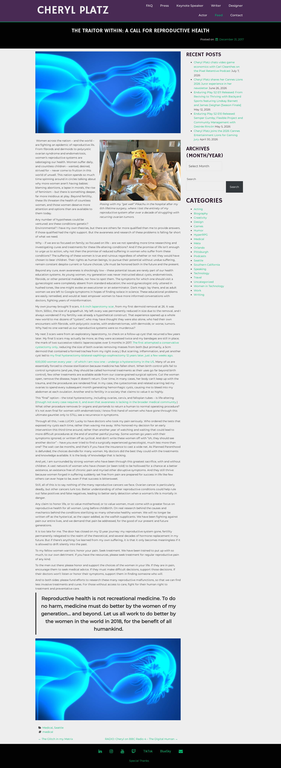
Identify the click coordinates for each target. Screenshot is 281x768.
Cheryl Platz (73, 10)
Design (198, 222)
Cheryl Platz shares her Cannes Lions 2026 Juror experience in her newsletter (218, 84)
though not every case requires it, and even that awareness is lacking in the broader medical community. (106, 402)
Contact (236, 15)
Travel (198, 277)
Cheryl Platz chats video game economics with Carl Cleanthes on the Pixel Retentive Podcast (217, 67)
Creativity (200, 217)
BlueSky (165, 751)
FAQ (149, 5)
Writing (199, 294)
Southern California (207, 264)
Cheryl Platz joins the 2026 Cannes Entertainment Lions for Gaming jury (217, 135)
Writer (216, 5)
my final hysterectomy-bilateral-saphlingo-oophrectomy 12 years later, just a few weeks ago (111, 355)
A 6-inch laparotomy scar (97, 306)
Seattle (58, 727)
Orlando (199, 247)
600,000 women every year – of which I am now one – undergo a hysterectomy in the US (94, 361)
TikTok (148, 751)
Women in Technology (209, 286)
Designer (236, 5)
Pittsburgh (201, 252)
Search (191, 179)
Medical (47, 727)
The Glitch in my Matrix (55, 739)
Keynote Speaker (189, 5)
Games (198, 226)
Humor (198, 230)
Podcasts (200, 256)
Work (197, 290)
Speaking (200, 269)
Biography (201, 213)
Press (164, 5)
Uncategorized (204, 282)
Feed (219, 15)
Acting (198, 209)
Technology (201, 273)
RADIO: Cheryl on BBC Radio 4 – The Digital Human (141, 739)
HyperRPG (201, 234)
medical (47, 732)
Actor (203, 15)
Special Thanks (139, 760)
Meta (197, 243)
